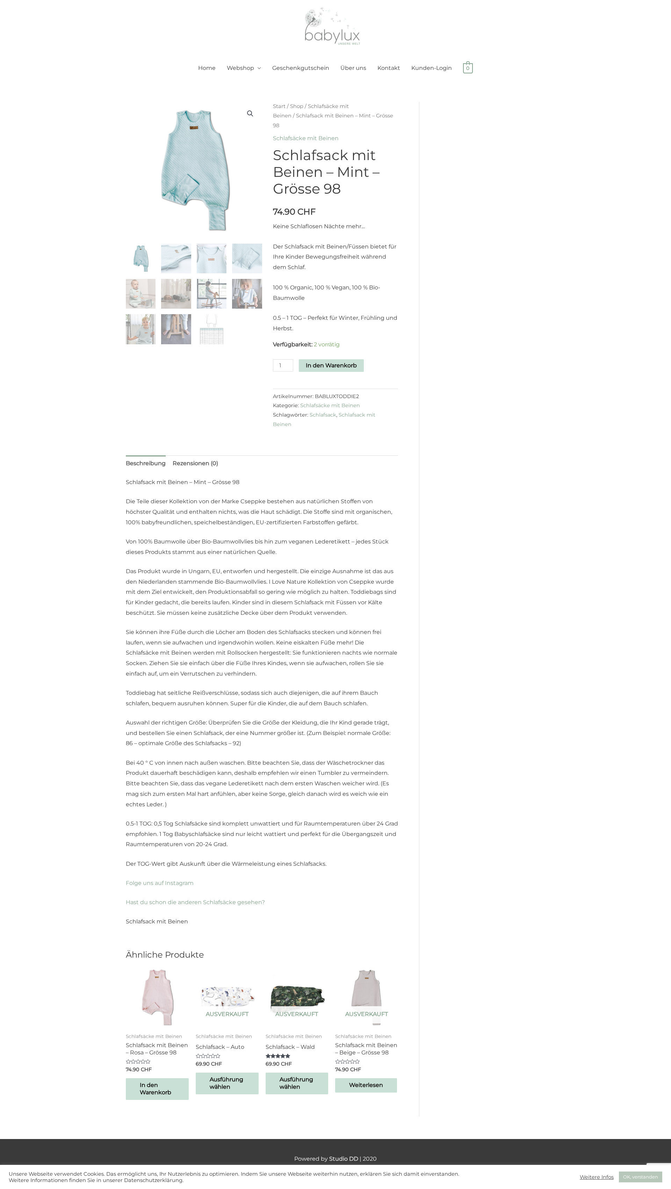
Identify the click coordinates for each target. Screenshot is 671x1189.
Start (279, 106)
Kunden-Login (431, 68)
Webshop (240, 68)
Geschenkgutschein (300, 68)
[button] (250, 113)
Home (207, 68)
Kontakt (388, 68)
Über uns (353, 68)
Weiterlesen (366, 1085)
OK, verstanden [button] (640, 1177)
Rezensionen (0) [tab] (195, 463)
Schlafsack (323, 415)
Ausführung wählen (226, 1083)
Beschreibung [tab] (146, 463)
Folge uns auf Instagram (160, 883)
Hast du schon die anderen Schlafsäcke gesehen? (195, 902)
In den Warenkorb (331, 365)
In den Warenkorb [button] (155, 1089)
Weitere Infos (597, 1177)
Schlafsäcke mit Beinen (306, 138)
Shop (296, 106)
